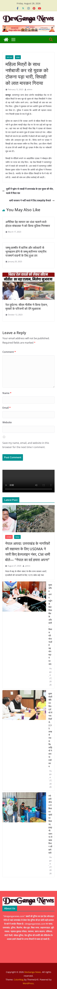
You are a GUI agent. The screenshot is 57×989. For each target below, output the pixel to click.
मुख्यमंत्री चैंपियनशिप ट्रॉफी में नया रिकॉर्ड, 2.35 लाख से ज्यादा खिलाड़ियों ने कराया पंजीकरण (50, 730)
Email (6, 407)
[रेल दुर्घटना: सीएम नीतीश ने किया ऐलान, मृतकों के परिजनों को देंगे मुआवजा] (28, 274)
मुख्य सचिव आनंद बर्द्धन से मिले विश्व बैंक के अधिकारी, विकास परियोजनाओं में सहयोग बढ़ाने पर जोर (50, 624)
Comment (9, 352)
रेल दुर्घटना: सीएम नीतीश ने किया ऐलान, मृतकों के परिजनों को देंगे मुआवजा (26, 307)
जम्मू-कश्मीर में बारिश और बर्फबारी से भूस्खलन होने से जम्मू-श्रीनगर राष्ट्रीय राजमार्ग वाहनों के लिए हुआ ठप (25, 252)
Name (6, 393)
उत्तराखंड (8, 537)
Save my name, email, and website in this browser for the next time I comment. (25, 445)
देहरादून (17, 537)
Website (7, 422)
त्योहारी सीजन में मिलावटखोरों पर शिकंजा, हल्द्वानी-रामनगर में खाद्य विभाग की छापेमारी (50, 824)
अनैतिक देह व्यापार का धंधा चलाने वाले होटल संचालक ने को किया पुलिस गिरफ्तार (27, 224)
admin (29, 89)
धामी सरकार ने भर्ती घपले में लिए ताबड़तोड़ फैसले (30, 200)
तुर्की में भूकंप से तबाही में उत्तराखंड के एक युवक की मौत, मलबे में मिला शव (30, 191)
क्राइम (18, 57)
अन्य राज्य (9, 57)
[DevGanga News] (6, 39)
